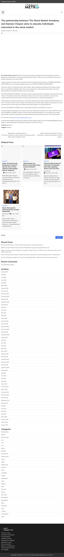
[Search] (61, 12)
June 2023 (3, 375)
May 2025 (3, 312)
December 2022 (5, 392)
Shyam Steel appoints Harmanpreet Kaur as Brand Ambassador (10, 209)
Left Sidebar (4, 473)
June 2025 (3, 310)
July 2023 (3, 373)
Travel (2, 508)
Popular (3, 492)
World (2, 516)
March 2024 (4, 351)
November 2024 (5, 329)
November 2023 (5, 362)
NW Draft (3, 489)
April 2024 (3, 348)
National (3, 483)
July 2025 (3, 307)
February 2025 (4, 321)
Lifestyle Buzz (4, 478)
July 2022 (3, 405)
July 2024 (3, 340)
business (8, 127)
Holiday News (4, 464)
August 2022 (4, 403)
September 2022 (5, 400)
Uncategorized (4, 513)
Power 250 (4, 494)
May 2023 (3, 378)
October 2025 (4, 299)
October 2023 (4, 364)
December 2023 (5, 359)
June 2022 (3, 408)
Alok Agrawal (47, 171)
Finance (3, 459)
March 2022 (4, 416)
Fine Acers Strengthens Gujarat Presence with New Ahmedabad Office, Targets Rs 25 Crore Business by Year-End (29, 257)
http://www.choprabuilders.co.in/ (22, 117)
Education (3, 451)
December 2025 (5, 293)
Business (9, 125)
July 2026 (3, 274)
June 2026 (3, 277)
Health (2, 462)
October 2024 (4, 332)
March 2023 (4, 384)
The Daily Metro (26, 555)
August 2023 (4, 370)
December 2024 (5, 326)
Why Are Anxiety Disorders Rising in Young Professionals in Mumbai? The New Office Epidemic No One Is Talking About (30, 254)
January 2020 (4, 425)
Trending (3, 511)
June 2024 (3, 343)
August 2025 (4, 304)
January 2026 (4, 291)
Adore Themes (48, 555)
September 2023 (5, 367)
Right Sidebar (4, 500)
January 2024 (4, 356)
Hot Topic (3, 467)
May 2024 (3, 345)
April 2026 (3, 282)
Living (2, 481)
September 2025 (5, 302)
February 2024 (4, 354)
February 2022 (4, 419)
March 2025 (4, 318)
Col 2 (2, 442)
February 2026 (4, 288)
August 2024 (4, 337)
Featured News (5, 456)
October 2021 (4, 422)
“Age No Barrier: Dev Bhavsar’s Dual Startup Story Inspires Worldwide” (31, 165)
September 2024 (5, 334)
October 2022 (4, 397)
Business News (5, 437)
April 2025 (3, 315)
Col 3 (2, 445)
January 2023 (4, 389)
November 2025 (5, 296)
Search (3, 235)
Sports (2, 503)
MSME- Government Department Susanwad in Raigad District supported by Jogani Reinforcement (25, 247)
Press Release (4, 497)
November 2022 (5, 394)
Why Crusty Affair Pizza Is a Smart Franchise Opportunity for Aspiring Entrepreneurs (22, 245)
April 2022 (3, 414)
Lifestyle (3, 475)
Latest (2, 470)
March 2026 (4, 285)
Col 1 (2, 440)
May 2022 (3, 411)
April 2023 (3, 381)
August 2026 (4, 271)
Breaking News (5, 431)
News (2, 486)
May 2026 (3, 280)
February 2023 (4, 386)
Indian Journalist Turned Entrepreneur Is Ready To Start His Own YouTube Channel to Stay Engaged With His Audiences (9, 167)
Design (3, 448)
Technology (4, 505)
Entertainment (4, 453)
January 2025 (4, 323)
